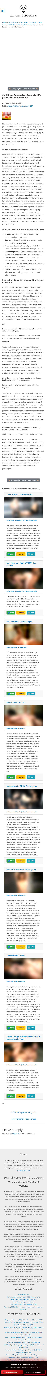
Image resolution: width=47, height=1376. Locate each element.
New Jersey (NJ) (27, 1327)
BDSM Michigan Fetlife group (23, 1112)
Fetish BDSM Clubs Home (10, 22)
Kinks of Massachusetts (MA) (19, 494)
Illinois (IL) (36, 1342)
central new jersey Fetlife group (15, 1337)
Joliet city (30, 1342)
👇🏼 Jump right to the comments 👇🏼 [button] (23, 480)
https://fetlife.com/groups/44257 (20, 106)
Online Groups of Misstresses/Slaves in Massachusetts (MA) (23, 1037)
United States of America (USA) (15, 520)
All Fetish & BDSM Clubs (23, 15)
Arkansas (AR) (32, 1350)
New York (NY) (38, 1360)
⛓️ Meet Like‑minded (33, 1372)
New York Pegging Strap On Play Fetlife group (18, 1360)
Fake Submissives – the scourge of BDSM (23, 1304)
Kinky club (8, 1320)
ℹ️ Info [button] (31, 554)
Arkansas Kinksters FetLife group (15, 1350)
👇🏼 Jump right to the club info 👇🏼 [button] (23, 89)
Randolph (22, 981)
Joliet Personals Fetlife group (23, 1119)
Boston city (31, 25)
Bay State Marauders (16, 702)
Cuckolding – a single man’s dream (23, 1302)
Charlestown (22, 647)
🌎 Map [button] (11, 554)
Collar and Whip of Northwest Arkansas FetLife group (23, 1355)
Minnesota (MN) (38, 1322)
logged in (15, 1134)
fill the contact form (23, 1170)
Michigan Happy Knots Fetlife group (16, 1332)
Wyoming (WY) (17, 1320)
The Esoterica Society (16, 955)
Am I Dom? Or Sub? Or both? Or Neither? (23, 1299)
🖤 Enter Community (10, 1372)
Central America (25, 22)
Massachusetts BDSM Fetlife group (22, 786)
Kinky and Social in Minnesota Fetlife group (17, 1322)
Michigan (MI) (33, 1332)
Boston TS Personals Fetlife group (21, 869)
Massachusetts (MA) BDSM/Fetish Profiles (21, 564)
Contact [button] (21, 554)
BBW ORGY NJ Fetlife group (12, 1327)
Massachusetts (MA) (19, 25)
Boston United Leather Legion (20, 621)
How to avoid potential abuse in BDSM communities (23, 1297)
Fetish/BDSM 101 (23, 1294)
